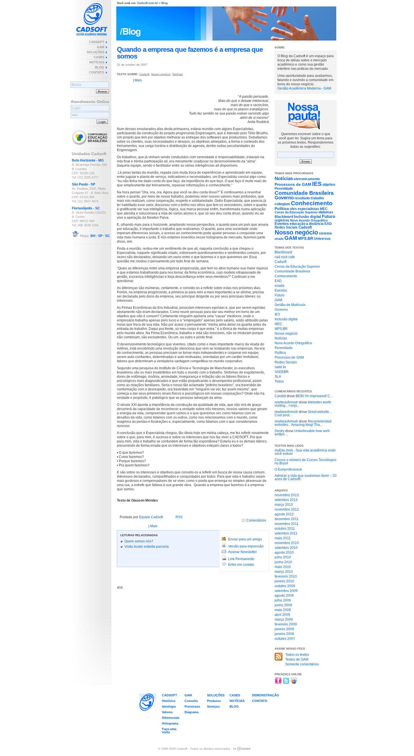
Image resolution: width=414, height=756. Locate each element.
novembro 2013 (287, 495)
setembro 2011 (286, 533)
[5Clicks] (241, 748)
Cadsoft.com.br (147, 3)
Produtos (214, 701)
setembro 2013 (286, 500)
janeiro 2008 (284, 634)
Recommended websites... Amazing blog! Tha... (303, 423)
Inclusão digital (307, 216)
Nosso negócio (161, 74)
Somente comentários (302, 664)
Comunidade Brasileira (304, 193)
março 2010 (284, 572)
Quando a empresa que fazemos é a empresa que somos (190, 53)
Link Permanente (241, 559)
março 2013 (284, 505)
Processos (192, 706)
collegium (282, 204)
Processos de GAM (293, 184)
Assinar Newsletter (242, 552)
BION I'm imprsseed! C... (314, 396)
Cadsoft (144, 74)
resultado (302, 198)
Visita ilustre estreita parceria (146, 547)
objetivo (328, 184)
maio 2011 (283, 538)
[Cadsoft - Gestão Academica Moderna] (91, 18)
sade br (280, 367)
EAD (328, 224)
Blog (164, 3)
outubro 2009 (285, 586)
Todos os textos (297, 655)
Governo (284, 197)
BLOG (99, 67)
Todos (279, 381)
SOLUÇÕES (95, 52)
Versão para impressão (246, 546)
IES (317, 183)
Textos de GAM (296, 659)
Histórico (168, 701)
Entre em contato (241, 565)
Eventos (282, 224)
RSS (178, 517)
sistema (325, 233)
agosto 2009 (284, 596)
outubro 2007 (285, 639)
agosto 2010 (284, 552)
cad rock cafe (285, 257)
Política (282, 208)
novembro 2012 (287, 509)
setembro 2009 (286, 591)
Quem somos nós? (138, 541)
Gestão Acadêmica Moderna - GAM (304, 88)
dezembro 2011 (287, 519)
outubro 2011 (285, 529)
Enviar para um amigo (245, 539)
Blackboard (284, 216)
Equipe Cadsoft (151, 517)
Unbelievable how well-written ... (302, 432)
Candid (280, 396)
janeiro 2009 (284, 629)
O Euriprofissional (288, 469)
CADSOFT (96, 42)
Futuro (328, 216)
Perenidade (284, 189)
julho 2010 (283, 557)
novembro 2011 (287, 524)
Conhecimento (312, 203)
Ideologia (169, 706)
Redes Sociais (286, 227)
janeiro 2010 (284, 581)
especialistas (308, 209)
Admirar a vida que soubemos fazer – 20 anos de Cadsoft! (306, 477)
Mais (138, 80)
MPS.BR (305, 238)
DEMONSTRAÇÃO (265, 695)
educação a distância (307, 223)
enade (279, 238)
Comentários (253, 520)
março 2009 (284, 619)
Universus (322, 239)
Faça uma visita (169, 730)
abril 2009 (282, 615)
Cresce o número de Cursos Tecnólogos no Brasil (305, 461)
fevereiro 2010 (286, 576)
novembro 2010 (287, 543)
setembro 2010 (286, 548)
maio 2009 (283, 610)
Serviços (213, 706)
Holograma (170, 723)
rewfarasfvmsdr (286, 402)
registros (282, 220)
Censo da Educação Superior (296, 212)
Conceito (191, 701)
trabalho (317, 198)
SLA (278, 377)
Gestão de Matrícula (290, 305)
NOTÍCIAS (96, 62)
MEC (324, 209)
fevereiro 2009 (286, 624)
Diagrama (191, 712)
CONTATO (96, 72)
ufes (293, 209)
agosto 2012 (284, 514)
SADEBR (282, 372)
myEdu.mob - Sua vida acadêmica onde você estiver (305, 452)
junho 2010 (283, 562)
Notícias (177, 74)
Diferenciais (170, 717)
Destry (279, 431)
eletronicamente (307, 179)
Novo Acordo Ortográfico (309, 220)
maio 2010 (283, 567)
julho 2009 (283, 600)
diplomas (326, 212)
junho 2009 (283, 605)
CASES (99, 57)
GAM (100, 47)
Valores (167, 712)
